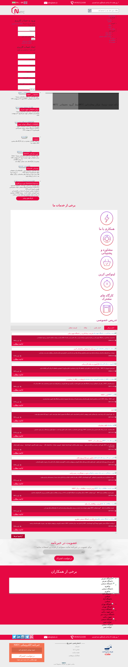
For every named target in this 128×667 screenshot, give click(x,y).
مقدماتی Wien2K (32, 168)
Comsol (35, 139)
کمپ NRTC (104, 395)
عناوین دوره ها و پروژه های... (85, 458)
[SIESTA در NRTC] (24, 92)
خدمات (77, 646)
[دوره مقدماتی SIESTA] (24, 151)
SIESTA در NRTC (32, 95)
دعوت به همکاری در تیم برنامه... (79, 473)
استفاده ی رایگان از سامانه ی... (75, 379)
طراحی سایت (113, 665)
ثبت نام (32, 89)
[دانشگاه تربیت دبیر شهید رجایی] (107, 610)
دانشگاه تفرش (107, 581)
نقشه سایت (75, 652)
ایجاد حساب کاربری (17, 23)
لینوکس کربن (106, 274)
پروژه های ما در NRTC (95, 441)
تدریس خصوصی (107, 320)
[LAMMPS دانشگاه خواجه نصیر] (24, 122)
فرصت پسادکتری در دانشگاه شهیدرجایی (80, 333)
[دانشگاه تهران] (107, 604)
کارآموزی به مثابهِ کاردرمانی (90, 364)
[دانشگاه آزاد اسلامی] (107, 595)
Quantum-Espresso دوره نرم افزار (27, 183)
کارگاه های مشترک (106, 297)
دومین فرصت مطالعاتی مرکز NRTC (83, 488)
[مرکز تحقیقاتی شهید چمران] (24, 107)
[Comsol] (24, 137)
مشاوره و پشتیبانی (107, 251)
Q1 (112, 410)
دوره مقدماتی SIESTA (31, 154)
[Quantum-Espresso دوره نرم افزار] (24, 181)
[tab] (110, 328)
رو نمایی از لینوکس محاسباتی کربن (84, 349)
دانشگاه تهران (107, 607)
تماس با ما (76, 649)
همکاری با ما (107, 228)
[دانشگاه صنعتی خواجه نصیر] (107, 621)
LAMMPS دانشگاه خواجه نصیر (28, 124)
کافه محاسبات (102, 425)
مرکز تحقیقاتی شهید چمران (29, 109)
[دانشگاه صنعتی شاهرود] (107, 585)
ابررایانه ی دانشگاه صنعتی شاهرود (85, 519)
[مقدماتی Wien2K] (24, 166)
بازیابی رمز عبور (26, 41)
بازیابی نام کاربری (26, 43)
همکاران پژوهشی (74, 655)
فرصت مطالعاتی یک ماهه (93, 504)
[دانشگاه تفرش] (107, 578)
